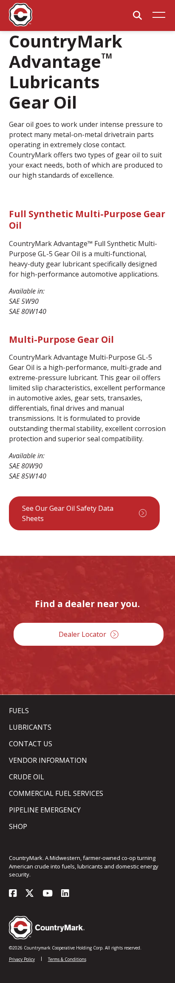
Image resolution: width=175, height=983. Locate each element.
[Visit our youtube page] (47, 894)
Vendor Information (48, 760)
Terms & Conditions (67, 959)
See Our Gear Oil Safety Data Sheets (67, 513)
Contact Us (30, 743)
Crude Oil (26, 776)
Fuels (19, 710)
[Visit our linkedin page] (65, 894)
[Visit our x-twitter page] (29, 894)
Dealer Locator (82, 634)
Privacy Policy (22, 959)
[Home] (20, 24)
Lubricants (30, 727)
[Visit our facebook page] (13, 894)
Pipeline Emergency (45, 810)
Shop (18, 826)
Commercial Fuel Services (56, 793)
